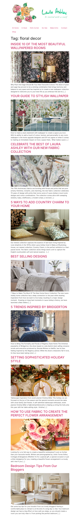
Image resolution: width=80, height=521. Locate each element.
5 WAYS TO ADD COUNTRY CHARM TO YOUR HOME (40, 204)
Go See (44, 28)
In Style (24, 28)
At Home (15, 28)
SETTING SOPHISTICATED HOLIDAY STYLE (37, 359)
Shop (14, 32)
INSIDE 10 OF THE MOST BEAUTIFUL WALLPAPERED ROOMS (38, 46)
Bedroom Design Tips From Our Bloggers (34, 467)
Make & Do (54, 28)
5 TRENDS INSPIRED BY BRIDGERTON (39, 307)
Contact (64, 28)
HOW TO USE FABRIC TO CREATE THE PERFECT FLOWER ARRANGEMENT (39, 413)
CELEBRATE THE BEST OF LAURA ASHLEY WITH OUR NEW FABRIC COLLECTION (36, 148)
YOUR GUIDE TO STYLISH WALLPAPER (39, 96)
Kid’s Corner (34, 28)
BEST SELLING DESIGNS (29, 256)
